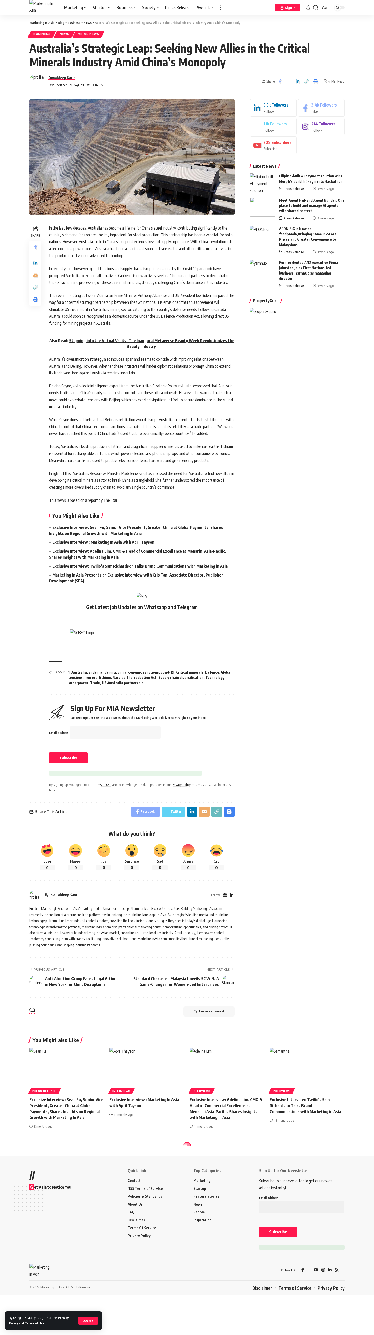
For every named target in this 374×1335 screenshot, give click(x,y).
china (122, 672)
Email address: (59, 733)
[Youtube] (273, 145)
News (64, 33)
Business (42, 33)
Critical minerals (189, 672)
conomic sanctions (143, 672)
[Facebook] (321, 108)
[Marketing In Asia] (42, 7)
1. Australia (77, 672)
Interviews (121, 1091)
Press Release (293, 189)
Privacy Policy (181, 785)
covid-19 (167, 672)
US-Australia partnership (122, 683)
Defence (212, 672)
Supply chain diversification (181, 677)
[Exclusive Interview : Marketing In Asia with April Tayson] (146, 1070)
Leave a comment (211, 1011)
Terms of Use (34, 1323)
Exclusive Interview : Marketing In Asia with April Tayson (103, 542)
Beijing (110, 672)
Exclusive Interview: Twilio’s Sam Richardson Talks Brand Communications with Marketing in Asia (140, 566)
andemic (96, 672)
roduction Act (145, 677)
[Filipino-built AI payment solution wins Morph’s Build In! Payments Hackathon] (262, 182)
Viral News (88, 33)
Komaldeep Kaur (61, 77)
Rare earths (122, 677)
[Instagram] (321, 126)
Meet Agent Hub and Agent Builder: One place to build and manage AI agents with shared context (311, 205)
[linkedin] (273, 108)
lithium (105, 677)
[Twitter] (273, 126)
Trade (95, 683)
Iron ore (90, 677)
